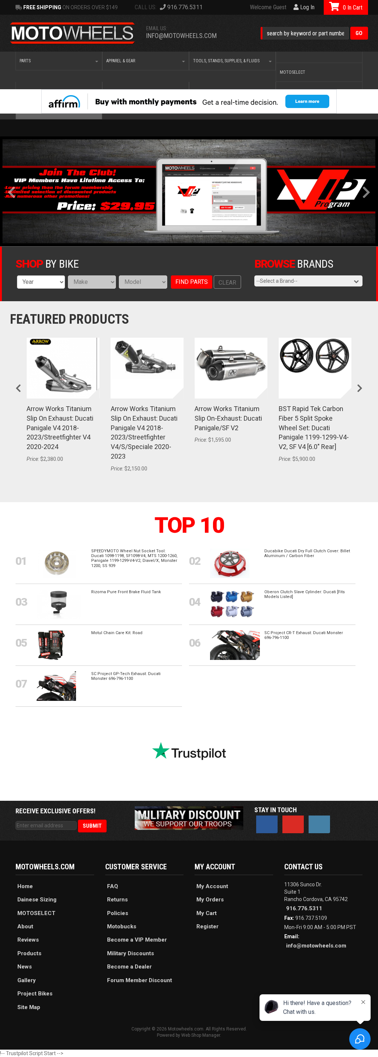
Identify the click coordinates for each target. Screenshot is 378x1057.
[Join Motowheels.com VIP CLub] (189, 191)
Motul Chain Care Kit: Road (116, 632)
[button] (314, 33)
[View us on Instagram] (319, 824)
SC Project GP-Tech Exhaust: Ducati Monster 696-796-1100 (126, 676)
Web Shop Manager (200, 1035)
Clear (227, 282)
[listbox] (41, 282)
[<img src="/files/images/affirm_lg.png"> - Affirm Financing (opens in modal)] (189, 101)
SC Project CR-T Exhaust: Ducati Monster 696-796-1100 (303, 635)
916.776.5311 (304, 908)
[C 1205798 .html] (319, 57)
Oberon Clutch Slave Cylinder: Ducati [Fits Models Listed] (304, 594)
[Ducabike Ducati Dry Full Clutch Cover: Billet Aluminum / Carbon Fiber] (230, 563)
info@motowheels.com (181, 35)
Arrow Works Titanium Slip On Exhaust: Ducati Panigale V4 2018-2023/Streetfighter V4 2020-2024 (60, 428)
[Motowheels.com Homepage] (72, 33)
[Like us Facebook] (267, 824)
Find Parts (191, 281)
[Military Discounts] (189, 818)
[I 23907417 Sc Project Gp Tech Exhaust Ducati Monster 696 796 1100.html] (56, 686)
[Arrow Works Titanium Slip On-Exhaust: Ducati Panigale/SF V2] (231, 361)
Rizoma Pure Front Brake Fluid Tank (126, 592)
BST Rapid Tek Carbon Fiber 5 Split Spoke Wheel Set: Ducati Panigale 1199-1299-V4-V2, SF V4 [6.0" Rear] (314, 428)
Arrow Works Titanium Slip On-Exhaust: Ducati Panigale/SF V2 (228, 418)
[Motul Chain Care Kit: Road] (51, 645)
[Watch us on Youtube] (293, 824)
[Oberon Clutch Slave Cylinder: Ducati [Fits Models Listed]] (232, 604)
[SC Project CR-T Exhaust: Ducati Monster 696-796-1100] (235, 645)
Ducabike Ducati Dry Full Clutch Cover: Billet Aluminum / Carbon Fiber (307, 553)
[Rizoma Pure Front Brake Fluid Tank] (59, 604)
